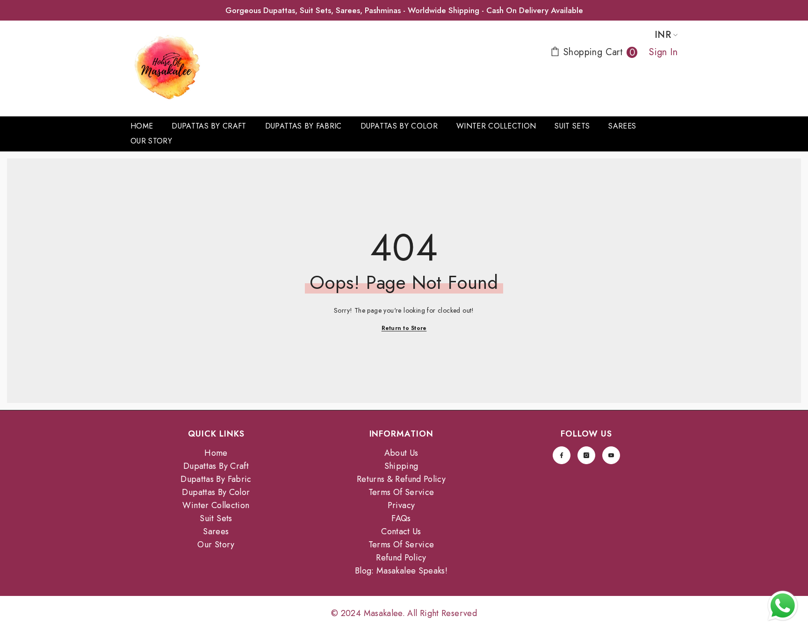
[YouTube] (611, 455)
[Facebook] (561, 455)
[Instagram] (586, 455)
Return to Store (404, 328)
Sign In (663, 52)
